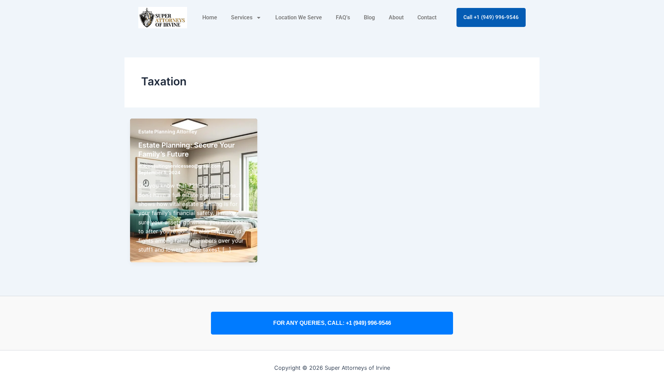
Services (241, 17)
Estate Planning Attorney (167, 131)
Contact (426, 17)
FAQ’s (343, 17)
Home (209, 17)
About (396, 17)
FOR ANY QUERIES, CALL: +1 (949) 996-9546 (332, 323)
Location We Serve (298, 17)
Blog (369, 17)
